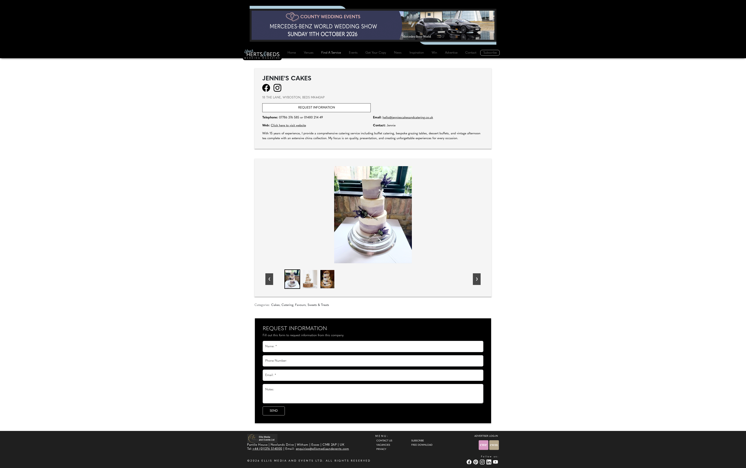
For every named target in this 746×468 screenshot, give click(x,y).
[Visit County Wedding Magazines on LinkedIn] (489, 461)
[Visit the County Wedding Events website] (484, 445)
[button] (292, 279)
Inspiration (417, 52)
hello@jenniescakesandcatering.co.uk (408, 117)
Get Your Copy (375, 52)
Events (353, 52)
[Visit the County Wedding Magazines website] (494, 445)
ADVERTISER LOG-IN (486, 436)
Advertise (451, 52)
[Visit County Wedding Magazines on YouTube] (496, 461)
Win (434, 52)
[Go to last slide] (269, 279)
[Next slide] (477, 279)
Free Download (421, 445)
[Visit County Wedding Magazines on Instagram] (483, 461)
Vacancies (383, 445)
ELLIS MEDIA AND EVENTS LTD (291, 460)
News (398, 52)
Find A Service (331, 52)
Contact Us (384, 441)
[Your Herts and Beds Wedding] (262, 54)
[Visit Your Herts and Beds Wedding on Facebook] (469, 461)
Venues (309, 52)
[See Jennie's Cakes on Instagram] (279, 87)
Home (292, 52)
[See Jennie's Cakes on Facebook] (267, 87)
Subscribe (490, 52)
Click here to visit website (288, 125)
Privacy (381, 449)
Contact (470, 52)
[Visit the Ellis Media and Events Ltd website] (262, 438)
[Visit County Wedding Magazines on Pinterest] (476, 461)
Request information (316, 107)
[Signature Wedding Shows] (373, 25)
